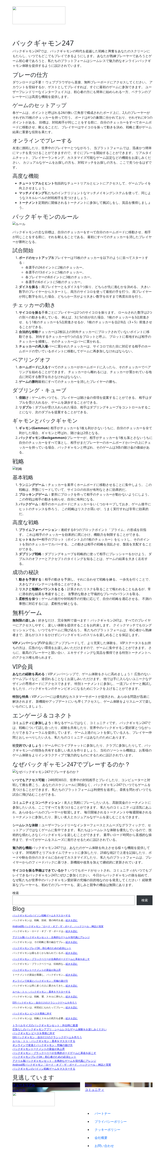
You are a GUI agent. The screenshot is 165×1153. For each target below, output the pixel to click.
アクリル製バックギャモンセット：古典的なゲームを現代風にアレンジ (51, 937)
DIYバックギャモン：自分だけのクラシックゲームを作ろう (44, 1002)
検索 (15, 893)
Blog (88, 1085)
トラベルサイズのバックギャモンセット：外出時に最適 (45, 1025)
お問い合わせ (104, 1146)
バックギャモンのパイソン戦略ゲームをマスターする (41, 915)
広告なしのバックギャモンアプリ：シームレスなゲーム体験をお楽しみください (59, 1029)
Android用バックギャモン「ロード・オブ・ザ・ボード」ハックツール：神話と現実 (57, 926)
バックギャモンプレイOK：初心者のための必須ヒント (41, 948)
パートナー (103, 1113)
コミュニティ (94, 1089)
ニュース (18, 1089)
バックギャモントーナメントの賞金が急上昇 (36, 970)
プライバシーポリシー (111, 1121)
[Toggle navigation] (15, 5)
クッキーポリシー (107, 1129)
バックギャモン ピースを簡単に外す (32, 1013)
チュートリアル (23, 1085)
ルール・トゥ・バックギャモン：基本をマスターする (41, 991)
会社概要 (101, 1137)
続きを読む (72, 920)
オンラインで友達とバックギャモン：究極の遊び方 (40, 980)
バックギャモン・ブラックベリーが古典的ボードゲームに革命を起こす (51, 959)
